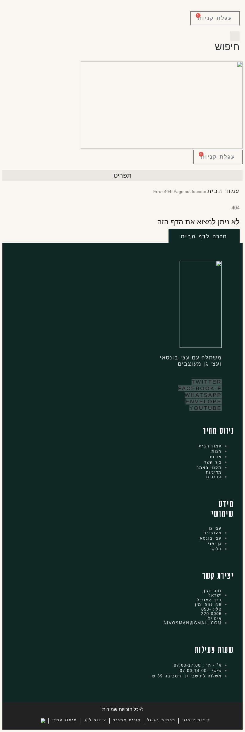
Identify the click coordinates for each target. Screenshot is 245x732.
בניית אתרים (127, 720)
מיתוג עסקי (64, 720)
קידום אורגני (196, 720)
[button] (227, 41)
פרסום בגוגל (161, 720)
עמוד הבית (223, 191)
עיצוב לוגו (94, 720)
